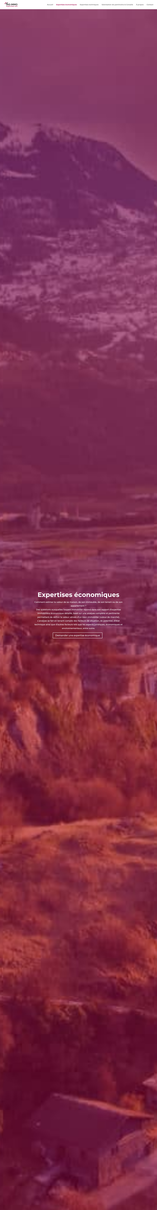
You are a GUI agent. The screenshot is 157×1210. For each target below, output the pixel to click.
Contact (150, 5)
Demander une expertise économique (77, 635)
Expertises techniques (89, 5)
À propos (140, 5)
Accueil (50, 5)
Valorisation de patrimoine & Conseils (117, 5)
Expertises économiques (66, 5)
